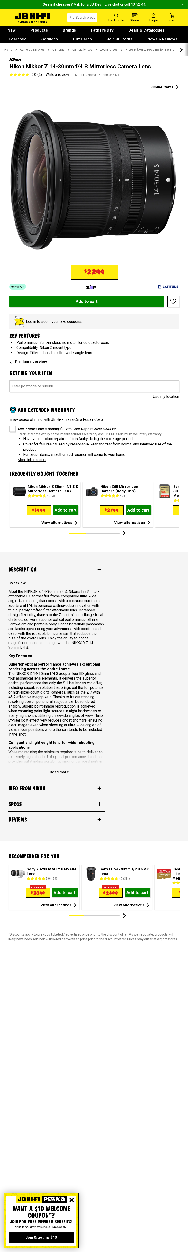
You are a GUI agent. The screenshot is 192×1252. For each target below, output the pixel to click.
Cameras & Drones (32, 49)
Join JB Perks (119, 39)
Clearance (16, 39)
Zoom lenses (109, 49)
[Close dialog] (71, 1200)
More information (32, 460)
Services (49, 39)
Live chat (111, 4)
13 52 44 (138, 4)
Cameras (58, 49)
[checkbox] (10, 427)
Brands (69, 30)
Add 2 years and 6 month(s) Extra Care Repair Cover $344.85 (67, 429)
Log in (31, 321)
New (11, 30)
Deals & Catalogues (146, 30)
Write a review (57, 74)
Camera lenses (82, 49)
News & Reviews (162, 39)
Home (8, 49)
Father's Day (102, 30)
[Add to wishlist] (173, 301)
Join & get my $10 (41, 1237)
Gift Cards (82, 39)
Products (39, 30)
